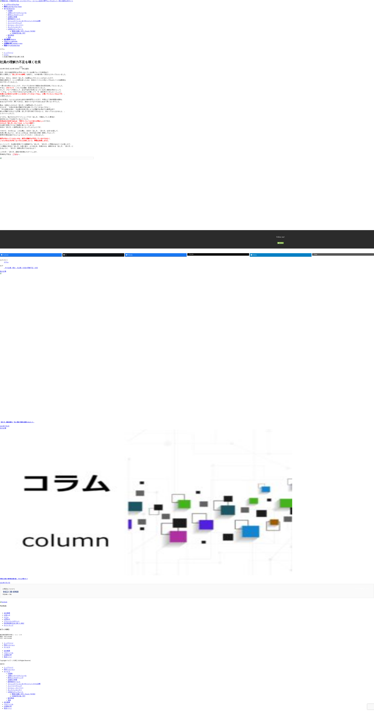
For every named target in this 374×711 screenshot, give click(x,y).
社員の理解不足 (28, 268)
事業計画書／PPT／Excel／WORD (23, 31)
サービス (7, 647)
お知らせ (7, 615)
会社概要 (7, 613)
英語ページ (8, 657)
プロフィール (8, 653)
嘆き (14, 268)
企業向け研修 (12, 17)
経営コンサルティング (15, 15)
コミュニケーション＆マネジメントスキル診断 (24, 21)
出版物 (10, 10)
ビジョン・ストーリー (15, 25)
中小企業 (8, 268)
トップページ (8, 643)
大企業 (19, 268)
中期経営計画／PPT (18, 33)
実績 (9, 37)
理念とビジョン (9, 645)
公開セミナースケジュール (17, 13)
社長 (36, 268)
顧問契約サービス (14, 19)
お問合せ (7, 619)
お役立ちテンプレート (15, 29)
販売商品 (11, 35)
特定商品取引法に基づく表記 (14, 623)
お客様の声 (8, 655)
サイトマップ (8, 625)
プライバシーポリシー (11, 621)
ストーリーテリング (15, 23)
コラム (6, 262)
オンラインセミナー (15, 27)
